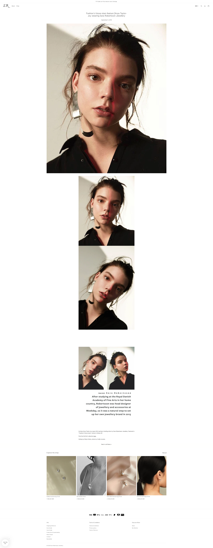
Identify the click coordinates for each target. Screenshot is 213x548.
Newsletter (49, 539)
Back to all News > (106, 444)
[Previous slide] (49, 476)
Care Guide (49, 530)
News (133, 525)
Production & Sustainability (53, 532)
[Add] (73, 492)
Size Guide (49, 528)
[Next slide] (73, 476)
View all (164, 452)
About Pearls (50, 534)
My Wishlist (135, 528)
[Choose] (103, 492)
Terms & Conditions (94, 525)
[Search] (201, 6)
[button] (5, 542)
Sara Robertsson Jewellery (56, 545)
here (95, 436)
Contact (49, 536)
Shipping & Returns (51, 525)
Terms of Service (93, 530)
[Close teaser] (9, 539)
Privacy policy (92, 528)
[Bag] (208, 6)
